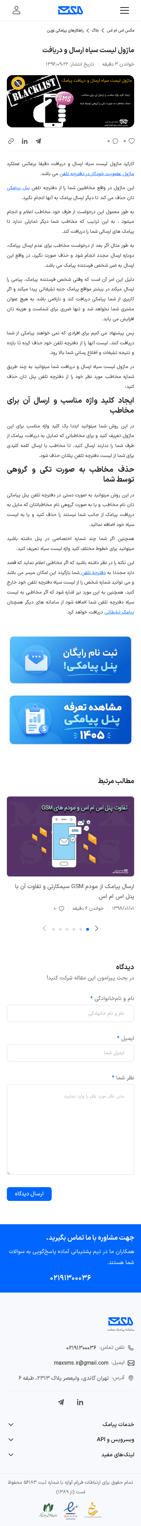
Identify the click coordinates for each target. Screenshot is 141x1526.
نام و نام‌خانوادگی (112, 999)
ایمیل (125, 1038)
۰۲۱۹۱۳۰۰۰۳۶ (70, 1278)
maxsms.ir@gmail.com (81, 1363)
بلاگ (95, 30)
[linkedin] (25, 141)
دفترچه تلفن (92, 572)
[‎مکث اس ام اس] (70, 10)
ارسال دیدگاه (29, 1194)
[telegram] (38, 141)
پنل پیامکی (18, 188)
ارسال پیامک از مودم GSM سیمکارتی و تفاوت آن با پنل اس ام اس (74, 891)
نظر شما (123, 1078)
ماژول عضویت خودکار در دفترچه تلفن (97, 173)
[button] (11, 141)
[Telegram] (61, 1402)
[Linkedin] (80, 1402)
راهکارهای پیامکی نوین (65, 30)
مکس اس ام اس (120, 30)
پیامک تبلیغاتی (119, 612)
